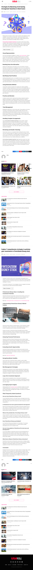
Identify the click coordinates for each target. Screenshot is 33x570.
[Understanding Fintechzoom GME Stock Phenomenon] (24, 489)
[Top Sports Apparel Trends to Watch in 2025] (3, 218)
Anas (4, 254)
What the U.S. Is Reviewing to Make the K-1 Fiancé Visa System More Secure (8, 482)
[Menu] (2, 1)
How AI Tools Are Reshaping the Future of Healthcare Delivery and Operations (18, 208)
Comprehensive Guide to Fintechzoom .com (24, 481)
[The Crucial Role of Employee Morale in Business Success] (3, 228)
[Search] (30, 1)
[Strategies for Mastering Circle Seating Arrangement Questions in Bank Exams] (16, 24)
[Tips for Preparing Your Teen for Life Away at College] (24, 181)
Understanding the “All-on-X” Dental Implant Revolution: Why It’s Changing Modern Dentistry (19, 204)
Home (6, 564)
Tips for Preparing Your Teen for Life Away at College (24, 187)
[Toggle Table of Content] (12, 49)
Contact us (26, 564)
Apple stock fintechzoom (10, 355)
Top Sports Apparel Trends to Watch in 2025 (13, 217)
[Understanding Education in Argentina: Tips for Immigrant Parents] (8, 181)
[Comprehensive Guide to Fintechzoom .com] (24, 476)
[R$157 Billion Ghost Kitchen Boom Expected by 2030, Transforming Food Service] (3, 237)
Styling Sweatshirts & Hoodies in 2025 (12, 222)
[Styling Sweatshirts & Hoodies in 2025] (3, 223)
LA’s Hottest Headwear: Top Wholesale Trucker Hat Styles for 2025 (16, 212)
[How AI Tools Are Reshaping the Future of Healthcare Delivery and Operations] (3, 209)
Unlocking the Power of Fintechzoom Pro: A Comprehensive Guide (17, 300)
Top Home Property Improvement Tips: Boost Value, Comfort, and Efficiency (17, 240)
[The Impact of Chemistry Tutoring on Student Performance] (24, 168)
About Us (9, 564)
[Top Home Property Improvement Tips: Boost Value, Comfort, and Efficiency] (3, 242)
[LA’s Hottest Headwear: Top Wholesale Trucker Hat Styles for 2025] (3, 213)
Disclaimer (14, 564)
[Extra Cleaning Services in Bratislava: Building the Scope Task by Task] (3, 199)
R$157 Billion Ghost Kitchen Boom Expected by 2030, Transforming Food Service (18, 236)
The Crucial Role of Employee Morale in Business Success (15, 226)
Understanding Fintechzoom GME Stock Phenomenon (23, 495)
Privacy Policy (20, 564)
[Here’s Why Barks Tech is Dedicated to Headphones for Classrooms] (8, 168)
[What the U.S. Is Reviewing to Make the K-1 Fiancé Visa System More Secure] (8, 476)
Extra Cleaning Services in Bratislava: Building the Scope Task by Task (17, 198)
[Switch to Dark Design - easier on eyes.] (29, 1)
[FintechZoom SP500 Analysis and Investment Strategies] (8, 489)
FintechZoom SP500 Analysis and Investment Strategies (6, 495)
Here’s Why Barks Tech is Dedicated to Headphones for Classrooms (7, 173)
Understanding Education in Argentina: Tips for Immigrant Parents (8, 187)
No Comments (19, 11)
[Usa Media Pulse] (16, 1)
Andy (4, 11)
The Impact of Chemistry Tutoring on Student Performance (23, 173)
